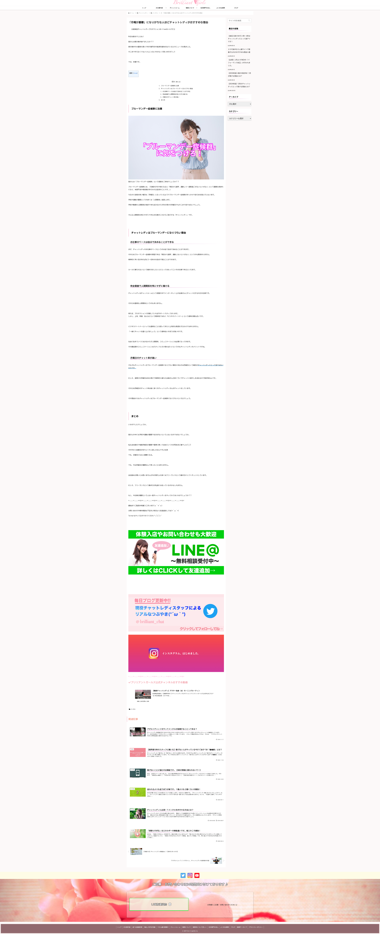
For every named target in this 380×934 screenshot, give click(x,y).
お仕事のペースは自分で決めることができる (176, 91)
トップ (119, 927)
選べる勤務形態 (137, 927)
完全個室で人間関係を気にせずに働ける (175, 94)
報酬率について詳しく (200, 927)
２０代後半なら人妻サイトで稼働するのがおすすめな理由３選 (239, 51)
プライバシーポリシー (256, 927)
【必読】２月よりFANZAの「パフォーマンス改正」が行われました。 (239, 62)
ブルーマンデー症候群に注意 (170, 85)
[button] (249, 20)
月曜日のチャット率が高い (171, 97)
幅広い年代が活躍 (149, 927)
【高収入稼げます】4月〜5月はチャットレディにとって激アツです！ (239, 38)
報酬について (186, 927)
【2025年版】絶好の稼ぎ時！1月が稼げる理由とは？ (239, 74)
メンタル (133, 709)
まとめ (163, 100)
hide (135, 73)
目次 (173, 81)
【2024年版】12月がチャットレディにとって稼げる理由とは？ (239, 85)
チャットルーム (175, 927)
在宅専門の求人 (213, 927)
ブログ (233, 927)
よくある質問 (224, 927)
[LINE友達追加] (158, 910)
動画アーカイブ (242, 927)
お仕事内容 (127, 927)
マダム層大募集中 (163, 927)
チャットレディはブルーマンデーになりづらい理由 (177, 88)
